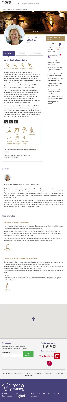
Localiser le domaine (59, 49)
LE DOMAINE (8, 53)
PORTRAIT (21, 53)
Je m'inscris (28, 354)
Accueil (4, 9)
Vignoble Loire (10, 9)
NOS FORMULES (35, 53)
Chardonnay (14, 157)
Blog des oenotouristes (28, 374)
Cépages (49, 373)
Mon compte (60, 373)
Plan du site (52, 394)
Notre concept (18, 373)
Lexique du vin (38, 373)
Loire (6, 152)
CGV (44, 394)
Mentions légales (36, 394)
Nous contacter (7, 373)
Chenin (7, 157)
